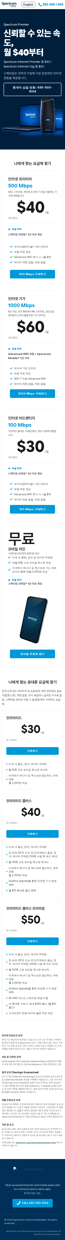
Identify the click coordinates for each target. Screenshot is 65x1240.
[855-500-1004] (40, 4)
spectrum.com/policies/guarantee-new (36, 1142)
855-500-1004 (53, 4)
